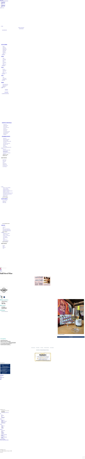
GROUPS (3, 225)
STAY (2, 75)
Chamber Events (3, 2)
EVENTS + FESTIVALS (21, 27)
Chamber (1, 424)
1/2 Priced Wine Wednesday (61, 334)
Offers (1, 379)
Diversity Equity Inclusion (4, 434)
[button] (43, 87)
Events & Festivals (7, 122)
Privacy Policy (2, 438)
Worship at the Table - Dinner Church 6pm (5, 368)
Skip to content (1, 0)
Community (1, 429)
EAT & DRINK (4, 44)
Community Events (2, 377)
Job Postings (41, 347)
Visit (0, 413)
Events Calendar (37, 347)
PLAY (2, 67)
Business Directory (33, 347)
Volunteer (6, 92)
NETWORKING (4, 198)
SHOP (2, 56)
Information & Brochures (46, 347)
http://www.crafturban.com (5, 311)
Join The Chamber (52, 347)
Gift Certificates (2, 375)
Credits (2, 435)
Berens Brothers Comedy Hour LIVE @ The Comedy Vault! (5, 373)
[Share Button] (4, 297)
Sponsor (6, 89)
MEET (2, 82)
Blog (1, 6)
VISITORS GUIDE (21, 28)
